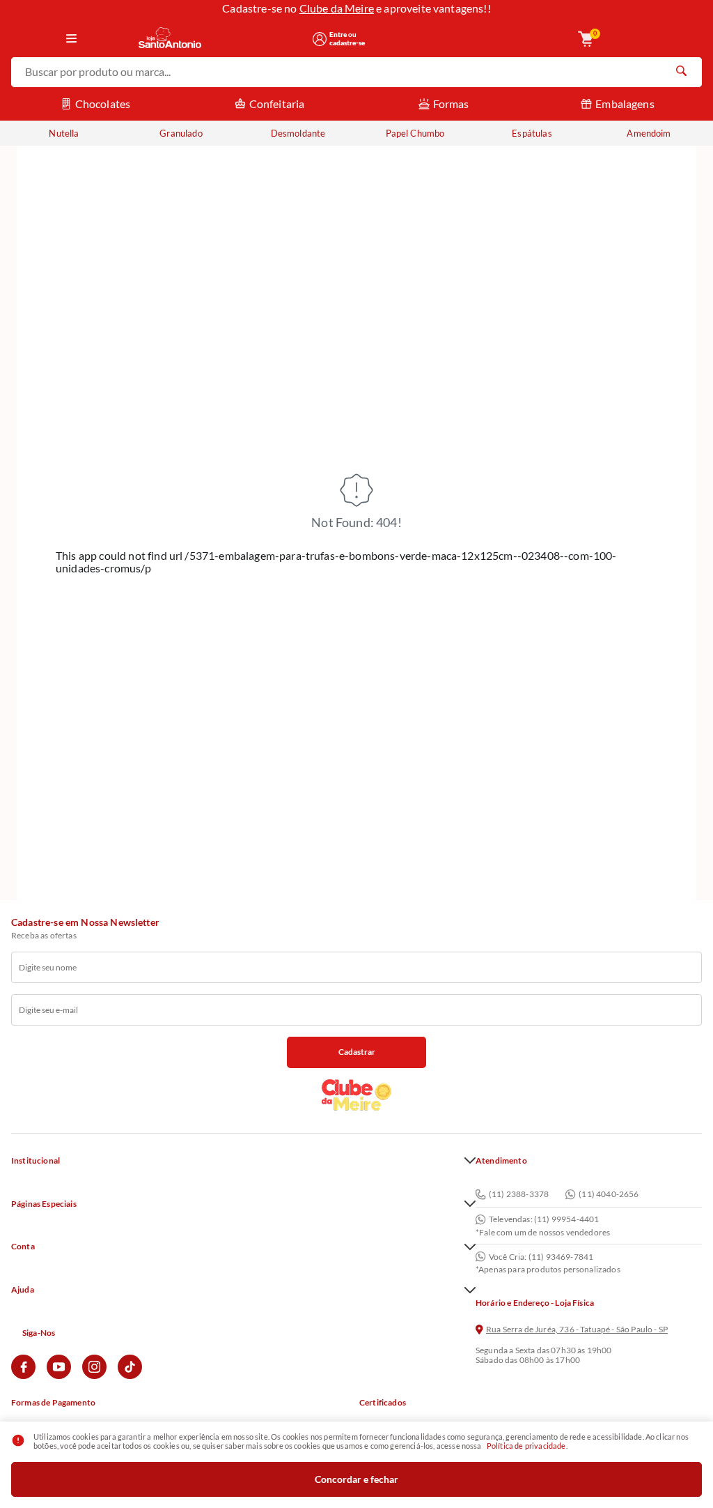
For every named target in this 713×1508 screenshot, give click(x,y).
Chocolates (103, 103)
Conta (23, 1246)
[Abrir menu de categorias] (71, 39)
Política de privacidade (526, 1445)
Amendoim (649, 133)
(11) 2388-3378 (519, 1194)
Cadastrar (356, 1051)
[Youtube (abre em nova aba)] (59, 1376)
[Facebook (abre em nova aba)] (23, 1376)
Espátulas (531, 133)
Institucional (35, 1161)
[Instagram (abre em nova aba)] (94, 1376)
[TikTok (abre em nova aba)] (130, 1376)
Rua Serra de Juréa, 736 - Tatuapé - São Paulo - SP (577, 1329)
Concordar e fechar (356, 1479)
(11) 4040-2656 (608, 1194)
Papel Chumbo (415, 133)
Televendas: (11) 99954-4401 (544, 1219)
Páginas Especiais (44, 1204)
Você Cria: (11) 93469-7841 (541, 1257)
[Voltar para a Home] (221, 38)
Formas (451, 103)
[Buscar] (681, 72)
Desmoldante (298, 133)
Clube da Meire (336, 8)
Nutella (64, 133)
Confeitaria (277, 103)
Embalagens (625, 103)
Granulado (180, 133)
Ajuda (22, 1290)
